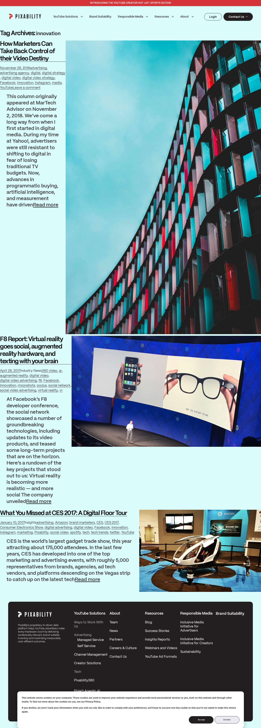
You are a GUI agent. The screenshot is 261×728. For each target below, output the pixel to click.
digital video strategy (38, 78)
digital (35, 73)
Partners (116, 639)
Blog (148, 622)
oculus (42, 385)
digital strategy (53, 73)
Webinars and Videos (161, 648)
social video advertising (18, 390)
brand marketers (82, 522)
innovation (25, 82)
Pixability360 (84, 680)
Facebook (7, 82)
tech (86, 532)
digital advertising (58, 527)
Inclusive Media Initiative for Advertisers (192, 626)
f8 (40, 380)
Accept (201, 719)
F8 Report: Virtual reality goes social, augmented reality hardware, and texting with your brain (31, 350)
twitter (115, 532)
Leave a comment (26, 88)
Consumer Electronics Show (21, 527)
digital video (11, 78)
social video (59, 532)
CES (99, 522)
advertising (38, 68)
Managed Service (90, 640)
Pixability (41, 532)
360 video (49, 370)
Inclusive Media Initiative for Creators (196, 641)
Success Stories (157, 631)
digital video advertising (18, 380)
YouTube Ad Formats (161, 656)
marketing (25, 532)
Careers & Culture (123, 648)
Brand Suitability (100, 16)
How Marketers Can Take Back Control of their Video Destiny (27, 51)
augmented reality (14, 375)
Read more (45, 205)
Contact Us (118, 656)
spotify (75, 532)
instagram (42, 82)
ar (60, 370)
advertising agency (14, 73)
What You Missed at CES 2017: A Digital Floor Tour (63, 513)
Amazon (61, 522)
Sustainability (190, 651)
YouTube (6, 87)
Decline (227, 719)
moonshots (26, 385)
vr (61, 390)
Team (113, 622)
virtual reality (48, 390)
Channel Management (90, 654)
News (113, 631)
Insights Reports (157, 639)
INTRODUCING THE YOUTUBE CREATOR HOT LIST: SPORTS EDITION (130, 3)
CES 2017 (112, 522)
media (57, 82)
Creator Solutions (87, 663)
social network (59, 385)
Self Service (86, 646)
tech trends (99, 532)
